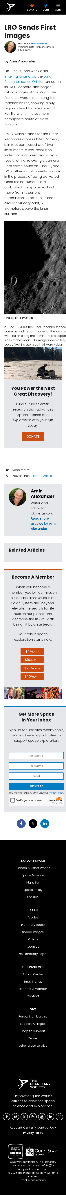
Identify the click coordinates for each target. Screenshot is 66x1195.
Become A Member (33, 989)
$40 (32, 676)
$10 (32, 659)
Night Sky (33, 882)
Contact (33, 996)
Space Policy (33, 890)
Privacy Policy (56, 792)
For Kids (32, 897)
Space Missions (33, 875)
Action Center (33, 974)
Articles (48, 476)
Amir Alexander (42, 493)
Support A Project (33, 1024)
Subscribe (36, 786)
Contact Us (45, 1127)
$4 (32, 651)
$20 (32, 668)
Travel (32, 1038)
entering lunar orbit (20, 76)
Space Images (33, 932)
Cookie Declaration (33, 1180)
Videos (33, 939)
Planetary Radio (33, 925)
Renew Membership (33, 1016)
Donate (33, 436)
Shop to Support (33, 1031)
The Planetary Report (33, 954)
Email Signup (33, 981)
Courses (33, 946)
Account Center (21, 1127)
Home (36, 476)
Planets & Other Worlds (33, 868)
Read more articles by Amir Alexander (44, 523)
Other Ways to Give (33, 1046)
